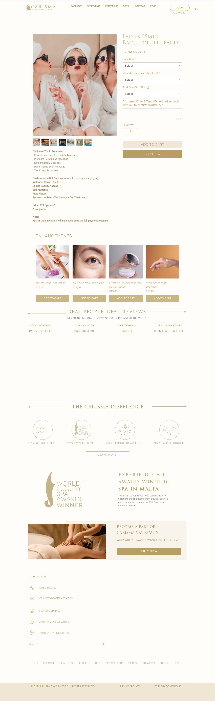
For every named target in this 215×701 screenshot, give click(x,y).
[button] (94, 8)
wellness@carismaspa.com (55, 598)
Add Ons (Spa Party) (137, 87)
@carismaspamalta (51, 610)
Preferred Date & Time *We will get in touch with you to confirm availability (151, 103)
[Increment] (135, 131)
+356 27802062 (47, 587)
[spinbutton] (130, 131)
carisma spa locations (54, 633)
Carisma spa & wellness (54, 621)
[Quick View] (52, 261)
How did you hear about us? (141, 73)
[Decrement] (125, 131)
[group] (107, 273)
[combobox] (152, 66)
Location (129, 59)
